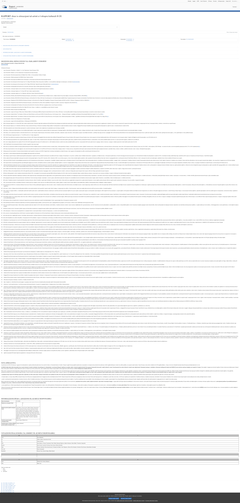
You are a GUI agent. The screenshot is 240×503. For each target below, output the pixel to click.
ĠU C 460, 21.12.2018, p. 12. (9, 483)
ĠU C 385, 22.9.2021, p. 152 (9, 486)
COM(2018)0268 (76, 81)
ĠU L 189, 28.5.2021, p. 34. (8, 490)
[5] (1, 488)
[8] (1, 492)
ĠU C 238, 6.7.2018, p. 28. (8, 484)
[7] (1, 490)
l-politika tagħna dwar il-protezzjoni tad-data (124, 500)
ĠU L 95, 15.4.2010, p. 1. (8, 489)
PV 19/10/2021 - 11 (130, 39)
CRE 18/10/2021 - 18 (70, 40)
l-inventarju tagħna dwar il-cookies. (151, 500)
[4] (1, 486)
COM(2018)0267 (54, 84)
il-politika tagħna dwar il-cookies (138, 500)
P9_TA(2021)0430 (190, 39)
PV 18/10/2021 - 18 (69, 39)
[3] (1, 485)
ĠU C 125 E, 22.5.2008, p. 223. (9, 485)
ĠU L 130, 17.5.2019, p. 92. (8, 488)
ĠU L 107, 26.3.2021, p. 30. (8, 492)
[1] (1, 483)
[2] (1, 484)
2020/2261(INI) (10, 18)
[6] (1, 489)
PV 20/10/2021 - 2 (130, 40)
